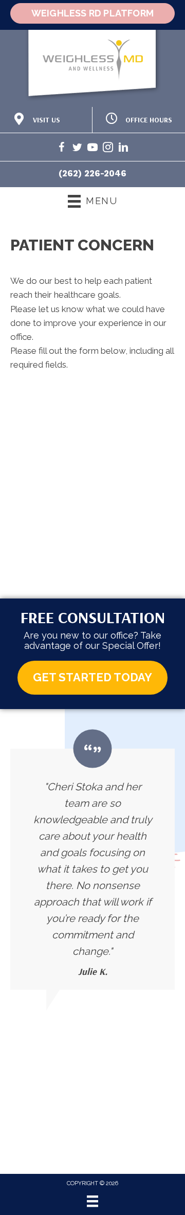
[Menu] (92, 1201)
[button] (92, 677)
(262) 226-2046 (92, 173)
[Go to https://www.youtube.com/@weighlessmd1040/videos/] (92, 149)
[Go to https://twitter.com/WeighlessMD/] (77, 149)
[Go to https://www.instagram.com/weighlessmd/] (108, 149)
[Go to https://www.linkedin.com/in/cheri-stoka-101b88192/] (123, 149)
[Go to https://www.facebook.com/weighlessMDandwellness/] (62, 149)
